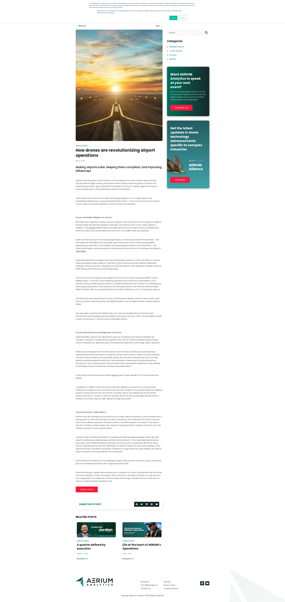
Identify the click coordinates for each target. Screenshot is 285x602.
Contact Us (146, 588)
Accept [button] (173, 18)
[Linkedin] (202, 583)
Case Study (175, 50)
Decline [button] (183, 18)
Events (172, 55)
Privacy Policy (169, 585)
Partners (167, 582)
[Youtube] (207, 583)
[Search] (206, 32)
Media (172, 59)
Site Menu (145, 582)
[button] (136, 504)
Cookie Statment (171, 588)
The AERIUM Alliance (149, 585)
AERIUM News (82, 145)
